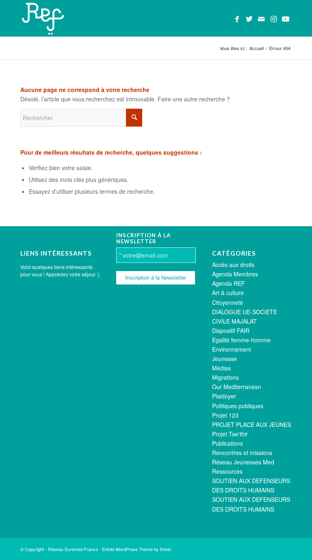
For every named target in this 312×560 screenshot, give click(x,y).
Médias (221, 368)
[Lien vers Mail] (261, 18)
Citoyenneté (227, 302)
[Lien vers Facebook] (237, 18)
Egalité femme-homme (241, 340)
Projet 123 (225, 415)
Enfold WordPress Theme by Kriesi (136, 549)
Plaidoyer (224, 396)
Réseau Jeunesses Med (243, 462)
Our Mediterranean (236, 387)
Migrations (225, 377)
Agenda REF (228, 283)
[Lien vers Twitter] (249, 18)
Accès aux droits (233, 264)
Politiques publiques (237, 406)
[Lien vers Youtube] (286, 18)
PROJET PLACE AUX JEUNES (251, 424)
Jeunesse (224, 358)
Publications (227, 443)
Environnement (231, 349)
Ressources (227, 471)
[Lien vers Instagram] (273, 18)
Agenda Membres (235, 274)
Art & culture (228, 293)
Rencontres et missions (242, 452)
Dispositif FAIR (230, 330)
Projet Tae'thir (230, 434)
